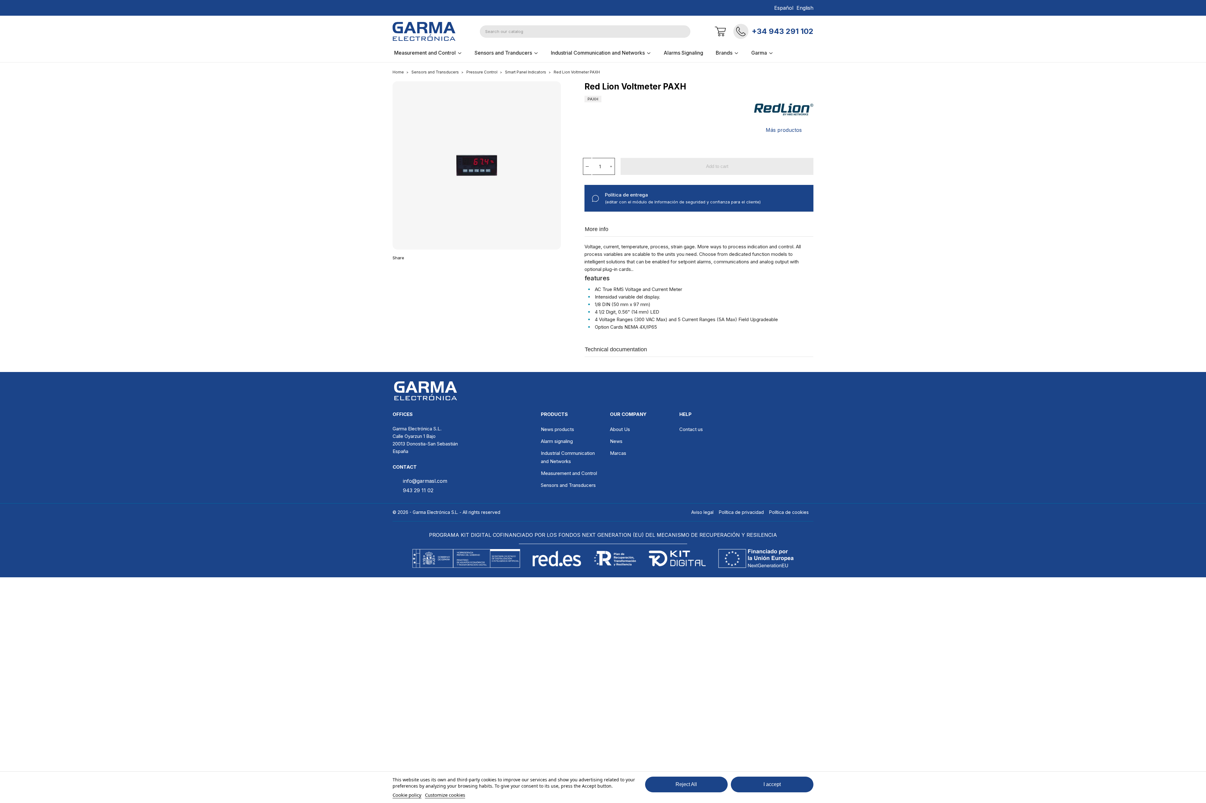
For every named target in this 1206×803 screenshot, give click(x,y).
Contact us (691, 429)
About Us (620, 429)
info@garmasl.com (425, 481)
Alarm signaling (557, 441)
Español (783, 8)
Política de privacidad (741, 512)
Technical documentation (616, 349)
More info (596, 229)
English (804, 8)
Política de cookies (789, 512)
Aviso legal (702, 512)
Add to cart (717, 166)
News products (557, 429)
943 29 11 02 (418, 490)
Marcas (618, 453)
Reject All (686, 784)
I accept (772, 784)
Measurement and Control (569, 473)
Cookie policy (407, 795)
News (616, 441)
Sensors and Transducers (568, 485)
